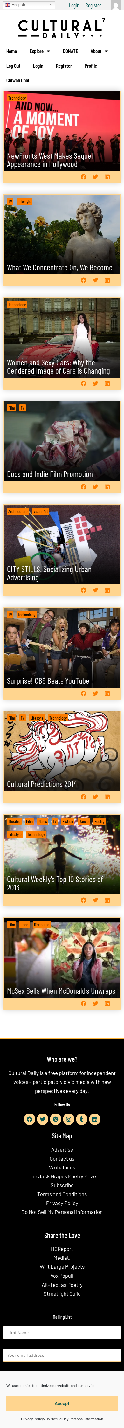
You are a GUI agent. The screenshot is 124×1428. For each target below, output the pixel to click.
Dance (84, 821)
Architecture (18, 511)
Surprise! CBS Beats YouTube (48, 680)
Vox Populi (62, 1276)
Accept (62, 1403)
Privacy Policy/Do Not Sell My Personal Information (62, 1419)
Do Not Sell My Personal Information (62, 1212)
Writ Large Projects (62, 1266)
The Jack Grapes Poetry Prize (62, 1176)
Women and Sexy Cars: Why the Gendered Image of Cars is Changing (58, 366)
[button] (83, 177)
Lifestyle (24, 201)
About (96, 51)
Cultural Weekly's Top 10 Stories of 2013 (55, 883)
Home (11, 51)
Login (74, 5)
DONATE (70, 51)
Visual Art (40, 511)
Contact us (62, 1158)
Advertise (62, 1149)
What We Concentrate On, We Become (60, 267)
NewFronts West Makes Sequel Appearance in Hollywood (50, 159)
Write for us (62, 1167)
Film (11, 407)
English (17, 4)
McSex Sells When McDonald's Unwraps (61, 990)
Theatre (14, 821)
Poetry (99, 821)
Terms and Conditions (62, 1194)
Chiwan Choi (17, 80)
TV (10, 201)
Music (42, 821)
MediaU (62, 1257)
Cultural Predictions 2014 (42, 784)
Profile (91, 65)
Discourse (41, 924)
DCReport (62, 1248)
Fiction (67, 821)
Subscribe (62, 1185)
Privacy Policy (62, 1203)
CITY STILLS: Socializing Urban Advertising (49, 573)
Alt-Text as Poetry (62, 1284)
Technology (17, 97)
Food (24, 924)
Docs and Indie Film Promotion (50, 474)
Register (93, 5)
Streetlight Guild (62, 1293)
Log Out (13, 65)
